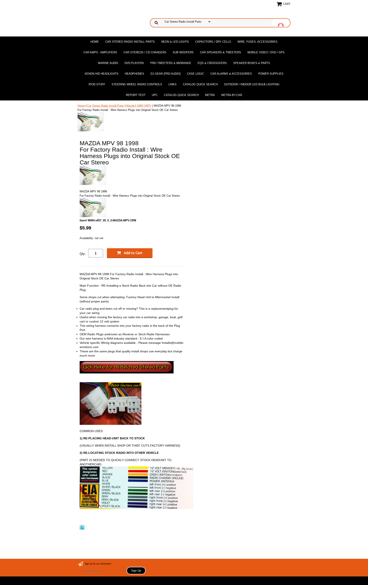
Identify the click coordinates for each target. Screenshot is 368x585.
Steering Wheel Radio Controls (137, 84)
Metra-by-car (231, 95)
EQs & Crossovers (212, 63)
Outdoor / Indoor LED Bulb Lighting (251, 84)
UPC (155, 95)
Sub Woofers (183, 52)
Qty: (83, 253)
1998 (140, 105)
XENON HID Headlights (101, 73)
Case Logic (195, 73)
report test (135, 95)
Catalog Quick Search (200, 84)
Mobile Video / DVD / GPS (266, 52)
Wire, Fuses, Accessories (257, 41)
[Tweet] (82, 528)
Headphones (134, 73)
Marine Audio (108, 63)
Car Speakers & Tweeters (220, 52)
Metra (210, 95)
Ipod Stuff (97, 84)
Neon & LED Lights (175, 41)
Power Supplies (270, 73)
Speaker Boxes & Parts (251, 63)
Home (95, 41)
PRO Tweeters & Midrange (170, 63)
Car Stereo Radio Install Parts (130, 41)
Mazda (130, 105)
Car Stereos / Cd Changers (145, 52)
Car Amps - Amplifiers (100, 52)
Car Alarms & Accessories (231, 73)
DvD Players (134, 63)
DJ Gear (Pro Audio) (166, 73)
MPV (148, 105)
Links (172, 84)
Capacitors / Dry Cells (213, 41)
